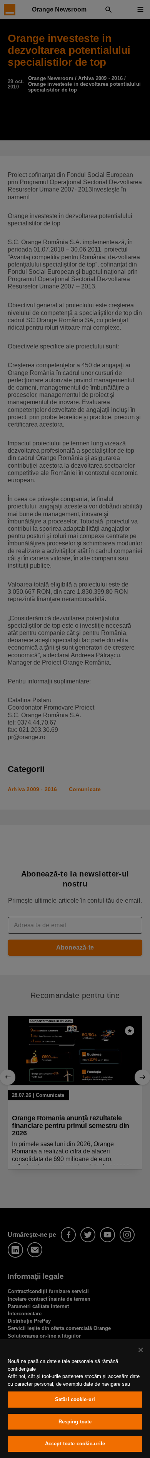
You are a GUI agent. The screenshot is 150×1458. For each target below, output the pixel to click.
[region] (75, 1398)
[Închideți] (140, 1349)
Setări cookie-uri (75, 1399)
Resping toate (75, 1422)
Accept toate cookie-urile (75, 1443)
